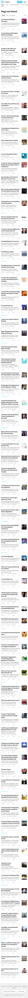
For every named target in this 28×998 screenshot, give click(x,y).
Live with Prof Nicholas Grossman (8, 20)
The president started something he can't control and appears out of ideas (10, 283)
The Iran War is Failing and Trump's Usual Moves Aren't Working (9, 279)
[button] (2, 4)
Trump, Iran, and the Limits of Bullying (10, 320)
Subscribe (19, 2)
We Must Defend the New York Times (10, 957)
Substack (7, 995)
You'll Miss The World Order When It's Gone (9, 928)
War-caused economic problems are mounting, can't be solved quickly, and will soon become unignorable (10, 193)
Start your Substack (10, 991)
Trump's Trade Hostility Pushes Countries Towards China (9, 715)
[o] (24, 21)
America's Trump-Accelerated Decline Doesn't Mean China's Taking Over (10, 164)
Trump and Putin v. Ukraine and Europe (10, 780)
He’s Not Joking (5, 769)
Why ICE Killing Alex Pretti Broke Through (9, 347)
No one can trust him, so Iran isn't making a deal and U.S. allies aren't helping (9, 233)
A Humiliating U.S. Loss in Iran (10, 241)
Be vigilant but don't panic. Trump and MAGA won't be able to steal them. (9, 335)
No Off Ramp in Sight (7, 252)
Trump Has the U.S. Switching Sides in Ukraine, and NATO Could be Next (10, 809)
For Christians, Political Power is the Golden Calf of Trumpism (10, 902)
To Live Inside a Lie (6, 579)
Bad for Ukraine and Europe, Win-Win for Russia (9, 432)
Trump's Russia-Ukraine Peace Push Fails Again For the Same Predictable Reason (10, 688)
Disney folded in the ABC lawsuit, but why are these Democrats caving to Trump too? (10, 919)
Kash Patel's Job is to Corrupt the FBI (10, 837)
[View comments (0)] (8, 30)
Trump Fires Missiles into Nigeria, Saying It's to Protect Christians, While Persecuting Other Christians (10, 402)
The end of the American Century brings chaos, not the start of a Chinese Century (9, 169)
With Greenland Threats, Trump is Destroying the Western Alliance (8, 360)
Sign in (25, 2)
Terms (19, 986)
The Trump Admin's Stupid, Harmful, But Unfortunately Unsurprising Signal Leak (9, 757)
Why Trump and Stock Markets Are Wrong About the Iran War (10, 190)
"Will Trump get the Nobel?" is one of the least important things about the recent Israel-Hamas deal (10, 502)
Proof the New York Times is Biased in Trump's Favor (9, 178)
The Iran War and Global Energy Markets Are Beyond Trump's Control (10, 293)
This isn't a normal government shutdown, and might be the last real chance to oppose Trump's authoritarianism (10, 514)
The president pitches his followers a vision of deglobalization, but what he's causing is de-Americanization (10, 720)
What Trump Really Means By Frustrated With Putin (10, 607)
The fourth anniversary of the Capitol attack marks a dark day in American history (10, 877)
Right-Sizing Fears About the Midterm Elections (10, 332)
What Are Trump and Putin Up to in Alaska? (10, 567)
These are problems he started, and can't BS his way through (10, 297)
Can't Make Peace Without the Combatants (10, 104)
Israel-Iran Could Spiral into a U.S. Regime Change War (10, 645)
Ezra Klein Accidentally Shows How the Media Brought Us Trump (10, 541)
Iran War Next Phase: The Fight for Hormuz (10, 92)
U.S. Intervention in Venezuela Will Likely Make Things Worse (10, 374)
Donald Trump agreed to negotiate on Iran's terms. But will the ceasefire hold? (10, 244)
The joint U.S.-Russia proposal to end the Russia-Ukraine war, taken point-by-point (10, 448)
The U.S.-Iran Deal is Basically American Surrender (10, 116)
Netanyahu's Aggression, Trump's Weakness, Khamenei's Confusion (8, 658)
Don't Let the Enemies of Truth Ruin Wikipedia (10, 889)
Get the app (21, 991)
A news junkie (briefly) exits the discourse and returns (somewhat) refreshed (9, 143)
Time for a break (5, 156)
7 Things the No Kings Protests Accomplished (10, 486)
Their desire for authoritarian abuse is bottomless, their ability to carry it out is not (10, 531)
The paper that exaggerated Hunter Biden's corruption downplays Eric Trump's (10, 181)
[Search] (25, 15)
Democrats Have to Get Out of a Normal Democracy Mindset (10, 457)
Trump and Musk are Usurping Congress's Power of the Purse (10, 822)
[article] (14, 25)
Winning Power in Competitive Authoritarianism (10, 202)
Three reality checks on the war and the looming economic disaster (10, 221)
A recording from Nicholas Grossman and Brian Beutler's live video (10, 66)
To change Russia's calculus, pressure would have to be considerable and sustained (10, 611)
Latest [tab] (3, 15)
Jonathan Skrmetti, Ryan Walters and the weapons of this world (10, 905)
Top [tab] (7, 15)
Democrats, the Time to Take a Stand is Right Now (10, 510)
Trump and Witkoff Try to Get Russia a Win (10, 444)
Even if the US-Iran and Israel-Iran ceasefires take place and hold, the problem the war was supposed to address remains (9, 637)
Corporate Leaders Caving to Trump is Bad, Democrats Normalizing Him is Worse (10, 915)
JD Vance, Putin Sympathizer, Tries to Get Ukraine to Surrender (10, 416)
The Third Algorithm (7, 556)
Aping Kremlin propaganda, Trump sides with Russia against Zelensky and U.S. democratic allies (9, 784)
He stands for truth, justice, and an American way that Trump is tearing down (10, 621)
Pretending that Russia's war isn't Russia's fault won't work (9, 692)
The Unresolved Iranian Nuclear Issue (10, 633)
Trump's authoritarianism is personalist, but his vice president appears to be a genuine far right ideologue (9, 420)
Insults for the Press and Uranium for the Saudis (8, 49)
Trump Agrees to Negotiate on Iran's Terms (10, 129)
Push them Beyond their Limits (10, 700)
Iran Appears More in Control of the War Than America (10, 266)
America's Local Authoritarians (6, 864)
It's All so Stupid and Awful (9, 154)
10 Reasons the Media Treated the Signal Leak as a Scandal (10, 744)
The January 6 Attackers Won (10, 875)
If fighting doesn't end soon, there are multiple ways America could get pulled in (10, 649)
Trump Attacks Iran (7, 305)
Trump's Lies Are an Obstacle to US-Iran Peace (10, 77)
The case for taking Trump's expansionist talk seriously (8, 772)
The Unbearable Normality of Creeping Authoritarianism (9, 796)
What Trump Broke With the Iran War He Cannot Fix (9, 217)
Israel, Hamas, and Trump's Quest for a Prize (9, 498)
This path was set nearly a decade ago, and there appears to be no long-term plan (10, 308)
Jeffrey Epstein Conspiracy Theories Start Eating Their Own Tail (9, 594)
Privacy (15, 986)
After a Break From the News (9, 140)
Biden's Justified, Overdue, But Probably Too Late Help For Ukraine (10, 944)
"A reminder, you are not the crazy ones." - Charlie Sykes (9, 52)
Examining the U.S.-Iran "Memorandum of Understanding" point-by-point (9, 120)
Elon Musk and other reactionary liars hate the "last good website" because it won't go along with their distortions (10, 893)
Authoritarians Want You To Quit (9, 969)
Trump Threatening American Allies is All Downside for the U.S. (10, 850)
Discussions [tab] (12, 15)
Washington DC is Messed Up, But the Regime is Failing (10, 386)
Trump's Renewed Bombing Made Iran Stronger (9, 34)
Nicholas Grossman (9, 26)
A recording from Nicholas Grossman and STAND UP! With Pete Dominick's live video (10, 23)
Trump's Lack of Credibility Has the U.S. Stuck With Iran (10, 230)
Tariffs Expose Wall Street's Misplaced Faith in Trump (9, 728)
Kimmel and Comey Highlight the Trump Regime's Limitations (10, 527)
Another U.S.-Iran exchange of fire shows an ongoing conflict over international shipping (9, 95)
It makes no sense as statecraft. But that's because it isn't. (10, 571)
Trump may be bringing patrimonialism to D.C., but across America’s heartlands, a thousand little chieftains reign (9, 867)
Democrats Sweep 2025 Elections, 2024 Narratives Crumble (9, 470)
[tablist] (8, 15)
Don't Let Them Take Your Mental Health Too (8, 671)
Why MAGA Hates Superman (10, 619)
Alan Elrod (10, 774)
